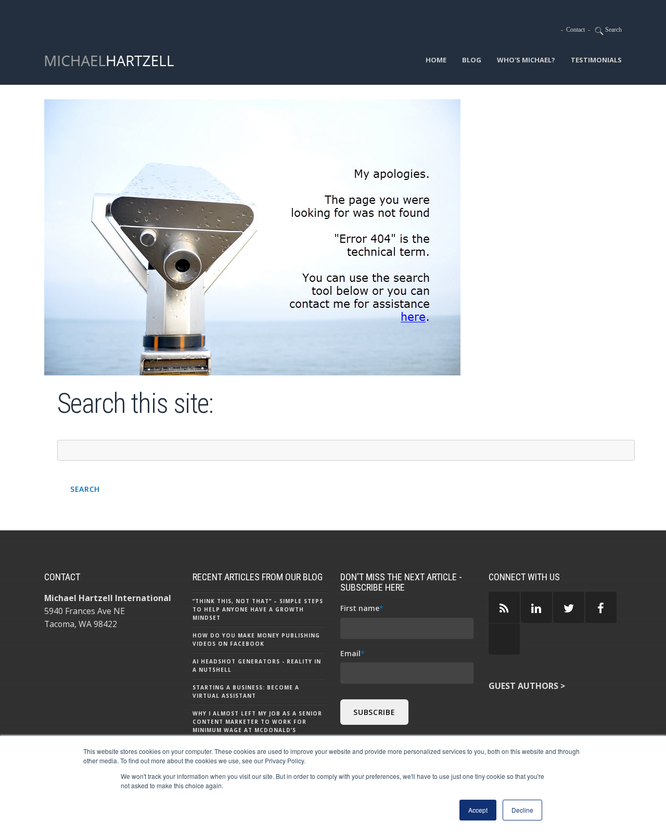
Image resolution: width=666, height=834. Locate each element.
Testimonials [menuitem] (596, 59)
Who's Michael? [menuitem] (526, 59)
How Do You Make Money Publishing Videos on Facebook (256, 639)
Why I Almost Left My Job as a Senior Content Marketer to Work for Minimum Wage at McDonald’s (257, 722)
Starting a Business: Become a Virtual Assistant (246, 691)
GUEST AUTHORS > (527, 686)
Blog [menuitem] (471, 59)
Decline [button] (522, 809)
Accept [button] (478, 809)
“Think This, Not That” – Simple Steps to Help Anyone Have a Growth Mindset (258, 609)
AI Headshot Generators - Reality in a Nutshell (257, 665)
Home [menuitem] (436, 59)
